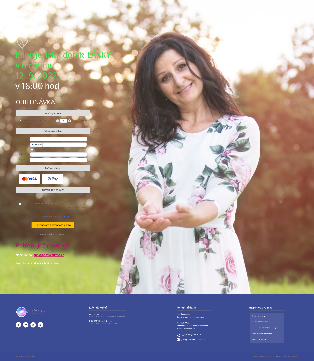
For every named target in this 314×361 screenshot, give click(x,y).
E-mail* (22, 138)
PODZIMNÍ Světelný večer (100, 321)
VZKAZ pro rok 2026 (260, 340)
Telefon (22, 144)
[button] (29, 179)
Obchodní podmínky (262, 356)
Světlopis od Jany (258, 316)
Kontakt (295, 356)
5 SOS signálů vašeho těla (262, 334)
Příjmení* (23, 159)
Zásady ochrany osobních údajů (54, 216)
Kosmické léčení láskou (261, 322)
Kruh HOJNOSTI (96, 314)
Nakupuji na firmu (43, 149)
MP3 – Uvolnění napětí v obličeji (264, 328)
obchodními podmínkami (45, 203)
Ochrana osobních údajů (281, 356)
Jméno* (22, 154)
